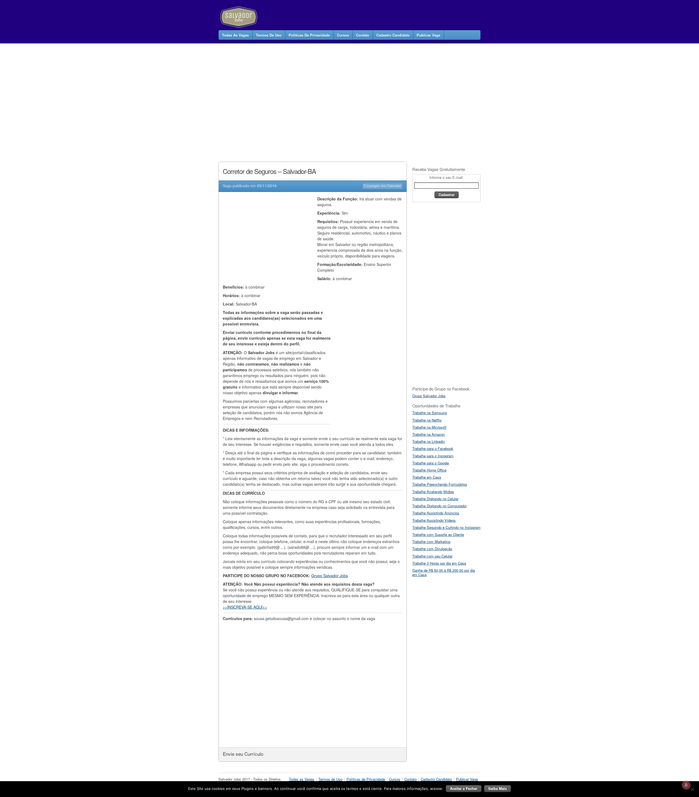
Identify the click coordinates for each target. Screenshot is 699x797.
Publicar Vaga (428, 35)
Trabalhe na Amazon (428, 434)
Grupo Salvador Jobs (329, 575)
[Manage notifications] (686, 785)
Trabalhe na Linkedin (428, 441)
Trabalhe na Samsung (429, 412)
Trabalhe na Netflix (427, 420)
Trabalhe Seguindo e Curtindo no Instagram (446, 527)
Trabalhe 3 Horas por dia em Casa (439, 563)
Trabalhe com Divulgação (432, 548)
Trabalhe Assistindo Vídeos (434, 520)
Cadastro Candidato (393, 35)
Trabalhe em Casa (426, 477)
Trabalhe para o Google (430, 463)
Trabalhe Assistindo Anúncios (435, 512)
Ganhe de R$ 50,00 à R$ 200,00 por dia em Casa (443, 572)
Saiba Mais (497, 788)
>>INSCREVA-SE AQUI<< (245, 607)
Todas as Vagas (235, 35)
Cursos (343, 35)
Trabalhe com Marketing (431, 541)
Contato (362, 35)
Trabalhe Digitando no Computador (439, 505)
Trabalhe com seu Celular (432, 556)
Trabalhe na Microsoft (429, 427)
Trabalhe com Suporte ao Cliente (438, 534)
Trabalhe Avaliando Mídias (433, 491)
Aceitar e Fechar (463, 788)
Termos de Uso (269, 35)
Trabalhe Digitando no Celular (435, 498)
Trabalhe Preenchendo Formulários (439, 484)
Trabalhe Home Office (429, 470)
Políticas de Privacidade (309, 35)
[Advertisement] (317, 96)
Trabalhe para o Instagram (433, 455)
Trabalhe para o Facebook (432, 448)
